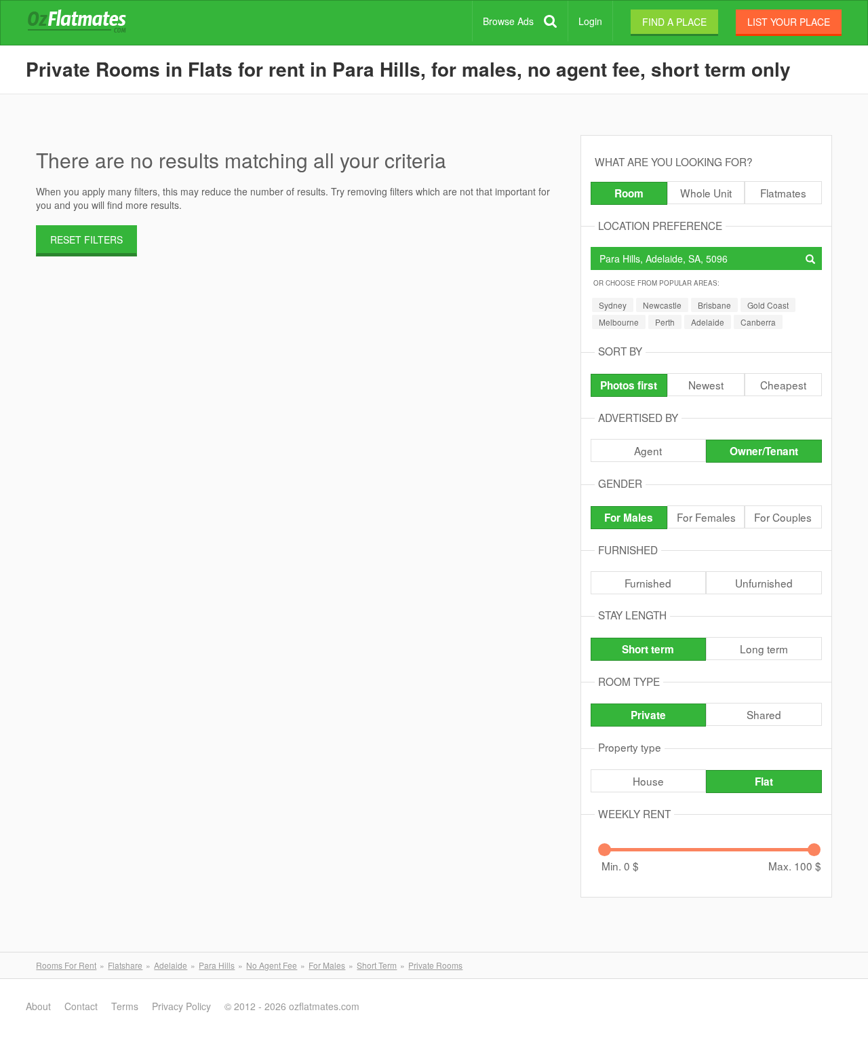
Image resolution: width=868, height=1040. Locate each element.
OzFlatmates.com (92, 23)
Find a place (674, 21)
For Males (628, 517)
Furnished (648, 582)
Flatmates (783, 192)
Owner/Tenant (764, 451)
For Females (706, 516)
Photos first (628, 385)
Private (648, 715)
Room (629, 193)
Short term (648, 649)
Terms (124, 1006)
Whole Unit (706, 192)
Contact (81, 1006)
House (648, 780)
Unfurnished (764, 582)
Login (590, 21)
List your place (788, 21)
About (38, 1006)
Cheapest (783, 384)
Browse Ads (508, 21)
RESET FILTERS (86, 239)
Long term (764, 648)
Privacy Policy (181, 1006)
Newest (706, 384)
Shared (764, 714)
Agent (648, 450)
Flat (764, 781)
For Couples (783, 516)
